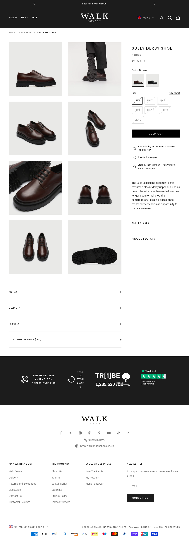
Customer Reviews (19, 502)
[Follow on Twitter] (70, 433)
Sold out (156, 133)
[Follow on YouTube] (109, 433)
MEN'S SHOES (26, 32)
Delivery (13, 477)
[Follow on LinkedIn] (128, 433)
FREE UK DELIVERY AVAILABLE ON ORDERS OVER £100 (44, 379)
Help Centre (15, 471)
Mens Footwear (95, 483)
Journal (55, 477)
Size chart (174, 93)
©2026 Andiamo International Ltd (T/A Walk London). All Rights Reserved (131, 526)
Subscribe (140, 497)
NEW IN (13, 17)
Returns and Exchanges (22, 483)
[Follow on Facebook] (61, 433)
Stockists (56, 489)
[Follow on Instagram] (80, 433)
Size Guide (15, 489)
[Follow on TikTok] (118, 433)
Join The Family (95, 471)
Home (12, 32)
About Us (56, 471)
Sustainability (59, 483)
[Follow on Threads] (90, 433)
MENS (24, 17)
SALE (34, 17)
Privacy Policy (59, 495)
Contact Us (15, 495)
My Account (92, 477)
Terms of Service (60, 502)
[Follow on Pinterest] (99, 433)
